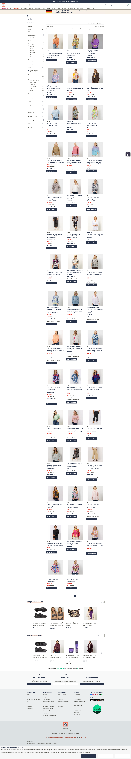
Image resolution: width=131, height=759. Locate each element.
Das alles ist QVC (78, 696)
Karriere (76, 707)
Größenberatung (46, 699)
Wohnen (64, 8)
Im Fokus (30, 127)
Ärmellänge (31, 112)
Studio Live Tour (77, 714)
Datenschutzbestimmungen (56, 737)
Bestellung (45, 694)
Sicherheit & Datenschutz (48, 708)
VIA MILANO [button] (51, 28)
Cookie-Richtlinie (86, 752)
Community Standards (70, 737)
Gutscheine (60, 699)
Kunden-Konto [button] (59, 684)
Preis (29, 123)
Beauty (53, 8)
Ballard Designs (32, 743)
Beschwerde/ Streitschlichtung (49, 715)
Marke (29, 67)
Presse (28, 703)
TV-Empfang (77, 712)
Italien (69, 730)
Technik (95, 8)
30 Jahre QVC (16, 8)
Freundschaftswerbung (63, 701)
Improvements (54, 743)
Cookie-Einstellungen (122, 756)
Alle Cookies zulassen (88, 756)
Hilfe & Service (46, 713)
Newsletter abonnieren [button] (39, 684)
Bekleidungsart (31, 35)
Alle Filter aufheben (99, 26)
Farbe (29, 105)
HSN (27, 743)
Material (30, 109)
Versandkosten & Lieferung (48, 701)
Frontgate (38, 743)
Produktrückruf (30, 708)
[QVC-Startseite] (27, 16)
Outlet (75, 717)
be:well (31, 8)
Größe (29, 101)
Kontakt (28, 696)
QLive (28, 701)
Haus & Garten (80, 8)
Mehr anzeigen (31, 64)
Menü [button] (9, 5)
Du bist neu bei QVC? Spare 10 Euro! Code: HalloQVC (65, 1)
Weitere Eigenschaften (33, 120)
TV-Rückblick (24, 5)
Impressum (83, 737)
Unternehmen (77, 694)
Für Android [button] (98, 684)
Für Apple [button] (85, 684)
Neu (10, 8)
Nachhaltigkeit (77, 699)
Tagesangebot (5, 8)
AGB (46, 737)
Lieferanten (29, 706)
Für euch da (60, 706)
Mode (48, 8)
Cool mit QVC (24, 8)
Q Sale (43, 8)
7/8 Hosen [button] (77, 28)
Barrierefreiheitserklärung (79, 701)
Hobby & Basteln (71, 8)
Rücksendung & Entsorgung (48, 706)
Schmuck (58, 8)
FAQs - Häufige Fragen (47, 710)
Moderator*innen (78, 710)
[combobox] (66, 5)
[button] (114, 5)
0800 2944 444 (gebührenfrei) (33, 699)
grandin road (48, 743)
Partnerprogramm (62, 703)
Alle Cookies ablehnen (105, 756)
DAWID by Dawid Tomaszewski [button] (64, 28)
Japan (72, 730)
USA (59, 730)
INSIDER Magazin (62, 694)
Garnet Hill (43, 743)
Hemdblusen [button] (86, 28)
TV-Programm (61, 696)
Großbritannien (63, 730)
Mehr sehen (101, 602)
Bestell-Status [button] (71, 684)
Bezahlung (45, 703)
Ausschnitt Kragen (32, 116)
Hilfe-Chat (29, 694)
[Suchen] (105, 5)
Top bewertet (37, 8)
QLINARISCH (88, 8)
